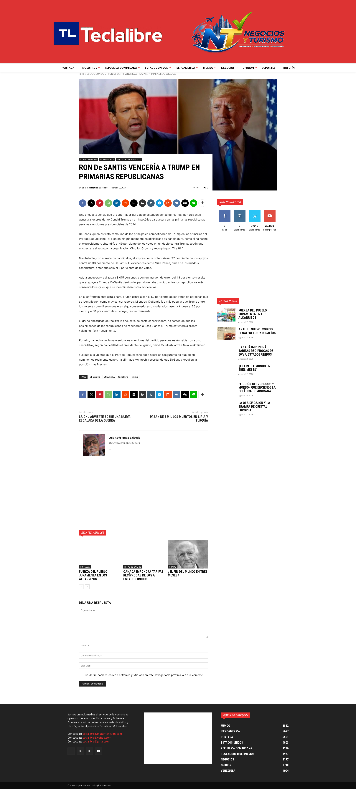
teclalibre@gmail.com (97, 741)
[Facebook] (82, 203)
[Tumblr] (151, 203)
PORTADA (85, 567)
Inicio (82, 73)
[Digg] (185, 203)
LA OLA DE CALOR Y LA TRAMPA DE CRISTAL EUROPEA (254, 406)
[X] (91, 203)
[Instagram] (80, 751)
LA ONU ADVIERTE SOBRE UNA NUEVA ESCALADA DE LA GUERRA (105, 418)
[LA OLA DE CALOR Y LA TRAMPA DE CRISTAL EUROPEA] (226, 407)
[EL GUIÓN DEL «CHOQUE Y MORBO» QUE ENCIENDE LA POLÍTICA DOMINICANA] (226, 388)
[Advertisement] (143, 495)
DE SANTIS (95, 376)
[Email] (134, 203)
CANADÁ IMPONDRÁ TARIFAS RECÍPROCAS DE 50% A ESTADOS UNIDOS (143, 575)
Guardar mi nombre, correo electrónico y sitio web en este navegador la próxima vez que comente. (144, 675)
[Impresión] (142, 203)
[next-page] (87, 586)
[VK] (176, 203)
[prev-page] (81, 586)
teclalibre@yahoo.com (97, 737)
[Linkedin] (117, 203)
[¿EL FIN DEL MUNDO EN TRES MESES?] (188, 554)
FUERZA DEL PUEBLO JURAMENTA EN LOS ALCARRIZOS (93, 575)
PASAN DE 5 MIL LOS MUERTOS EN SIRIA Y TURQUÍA (179, 418)
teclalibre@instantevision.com (102, 733)
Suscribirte (269, 211)
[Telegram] (159, 203)
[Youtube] (98, 751)
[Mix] (168, 203)
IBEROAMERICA (107, 159)
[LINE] (193, 203)
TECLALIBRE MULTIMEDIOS (129, 159)
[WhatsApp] (108, 203)
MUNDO (172, 567)
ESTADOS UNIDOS (96, 73)
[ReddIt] (125, 203)
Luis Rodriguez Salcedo (95, 187)
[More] (202, 203)
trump (135, 376)
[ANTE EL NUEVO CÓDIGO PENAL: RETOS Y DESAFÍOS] (226, 333)
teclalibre (123, 376)
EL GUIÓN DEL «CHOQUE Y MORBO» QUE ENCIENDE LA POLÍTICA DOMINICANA (257, 387)
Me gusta (224, 211)
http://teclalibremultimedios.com (125, 443)
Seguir (239, 211)
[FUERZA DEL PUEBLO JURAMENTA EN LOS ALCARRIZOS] (99, 554)
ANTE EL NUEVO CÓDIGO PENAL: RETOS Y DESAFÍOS (257, 331)
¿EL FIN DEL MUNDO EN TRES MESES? (187, 573)
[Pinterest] (99, 203)
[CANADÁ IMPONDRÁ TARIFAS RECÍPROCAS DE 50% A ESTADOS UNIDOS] (143, 554)
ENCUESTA (109, 376)
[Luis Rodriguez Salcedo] (94, 445)
